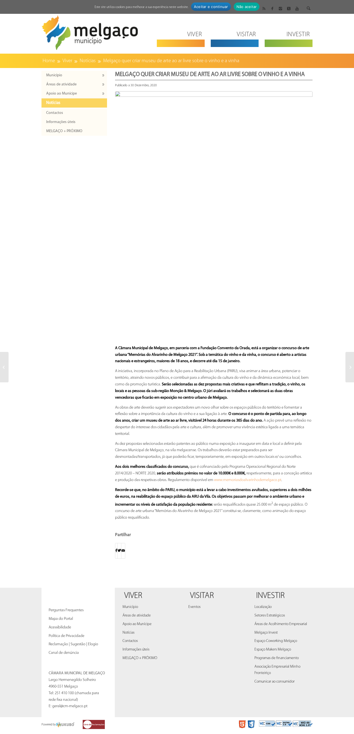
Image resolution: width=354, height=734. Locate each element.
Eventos (194, 607)
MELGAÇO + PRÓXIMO (64, 131)
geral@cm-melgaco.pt (69, 706)
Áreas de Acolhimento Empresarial (280, 624)
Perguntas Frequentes (66, 610)
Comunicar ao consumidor (274, 682)
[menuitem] (181, 31)
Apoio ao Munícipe (61, 94)
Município (54, 75)
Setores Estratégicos (269, 615)
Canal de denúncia (64, 653)
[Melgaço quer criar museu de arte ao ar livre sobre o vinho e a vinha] (214, 216)
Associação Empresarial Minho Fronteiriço (277, 670)
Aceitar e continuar (211, 6)
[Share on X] (119, 550)
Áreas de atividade (61, 84)
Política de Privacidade (66, 636)
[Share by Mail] (123, 550)
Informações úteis (61, 122)
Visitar (202, 596)
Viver (133, 596)
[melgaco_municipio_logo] (89, 31)
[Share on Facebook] (116, 550)
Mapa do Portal (61, 619)
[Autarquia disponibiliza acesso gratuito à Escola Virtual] (4, 367)
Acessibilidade (60, 627)
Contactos (54, 113)
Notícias (53, 103)
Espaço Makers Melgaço (272, 649)
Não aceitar (246, 6)
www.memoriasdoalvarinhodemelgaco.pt (247, 480)
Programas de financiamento (276, 658)
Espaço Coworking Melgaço (275, 641)
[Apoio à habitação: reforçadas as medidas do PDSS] (349, 367)
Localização (263, 607)
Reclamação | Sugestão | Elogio (73, 644)
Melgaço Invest (266, 633)
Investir (270, 596)
